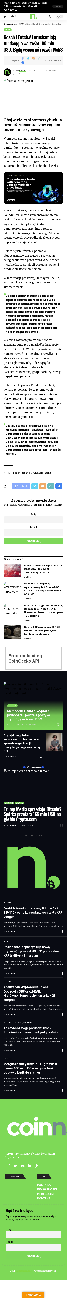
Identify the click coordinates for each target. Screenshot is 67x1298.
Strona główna (10, 24)
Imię (33, 514)
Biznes (27, 577)
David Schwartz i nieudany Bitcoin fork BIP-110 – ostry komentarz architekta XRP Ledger (33, 912)
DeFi (6, 941)
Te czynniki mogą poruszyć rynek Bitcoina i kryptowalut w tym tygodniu (31, 1030)
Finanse (8, 1058)
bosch (17, 472)
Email (33, 526)
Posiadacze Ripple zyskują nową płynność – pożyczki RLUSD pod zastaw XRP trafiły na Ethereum (31, 951)
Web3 (48, 472)
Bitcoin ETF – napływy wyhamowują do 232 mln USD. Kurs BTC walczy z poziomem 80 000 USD (43, 589)
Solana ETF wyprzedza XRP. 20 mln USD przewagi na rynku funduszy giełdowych (42, 630)
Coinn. (22, 70)
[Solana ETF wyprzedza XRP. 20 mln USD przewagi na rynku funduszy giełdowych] (12, 632)
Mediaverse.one (24, 1271)
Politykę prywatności (15, 6)
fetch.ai (26, 472)
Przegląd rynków (23, 1022)
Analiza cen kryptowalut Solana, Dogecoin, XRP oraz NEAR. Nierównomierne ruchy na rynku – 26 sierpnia (43, 610)
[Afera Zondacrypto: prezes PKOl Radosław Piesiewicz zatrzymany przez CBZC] (12, 570)
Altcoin (27, 620)
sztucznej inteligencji (36, 143)
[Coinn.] (33, 16)
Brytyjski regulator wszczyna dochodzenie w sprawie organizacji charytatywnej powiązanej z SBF (23, 743)
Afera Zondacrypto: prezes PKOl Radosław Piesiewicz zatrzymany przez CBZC (43, 569)
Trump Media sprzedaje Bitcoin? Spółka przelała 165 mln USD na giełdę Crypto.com (32, 814)
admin (13, 756)
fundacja (38, 472)
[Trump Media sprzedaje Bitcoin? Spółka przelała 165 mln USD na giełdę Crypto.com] (33, 786)
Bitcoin (27, 598)
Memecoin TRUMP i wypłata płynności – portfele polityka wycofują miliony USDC (28, 715)
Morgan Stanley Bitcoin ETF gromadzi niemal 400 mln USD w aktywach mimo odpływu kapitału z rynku (30, 1068)
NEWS (21, 24)
